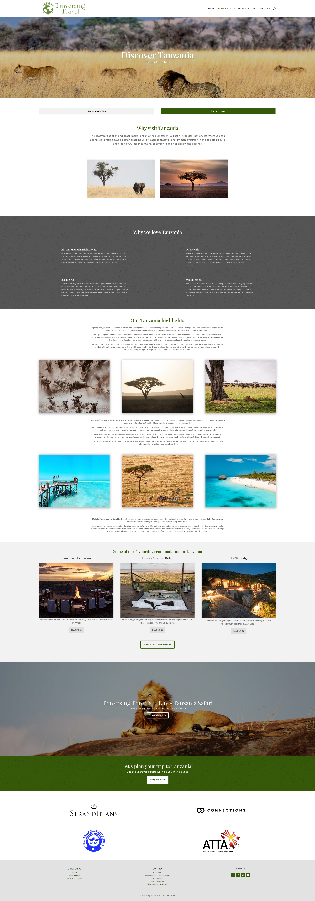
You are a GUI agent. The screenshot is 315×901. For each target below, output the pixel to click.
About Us (264, 9)
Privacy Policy (74, 875)
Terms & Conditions (74, 878)
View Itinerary (157, 715)
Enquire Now (218, 111)
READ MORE (76, 630)
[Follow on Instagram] (238, 875)
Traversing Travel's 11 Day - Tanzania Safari (157, 703)
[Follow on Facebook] (233, 875)
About (74, 872)
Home (211, 9)
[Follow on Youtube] (248, 875)
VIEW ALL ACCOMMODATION (157, 644)
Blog (254, 9)
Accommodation (241, 9)
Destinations (223, 9)
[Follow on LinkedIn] (243, 875)
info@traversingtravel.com (157, 884)
